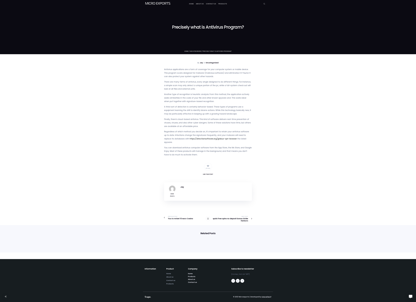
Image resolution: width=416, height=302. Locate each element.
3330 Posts (172, 195)
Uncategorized (196, 51)
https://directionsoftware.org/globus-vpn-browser (213, 138)
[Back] (208, 218)
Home (191, 4)
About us (200, 4)
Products (222, 4)
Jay (201, 63)
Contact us (211, 4)
